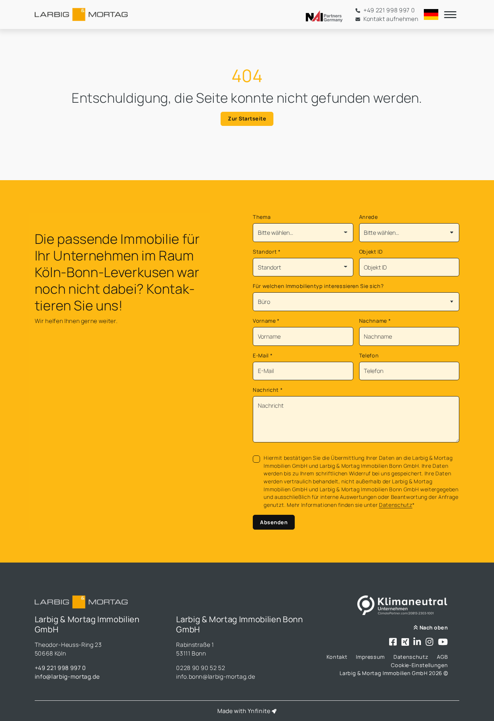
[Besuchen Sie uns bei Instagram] (430, 642)
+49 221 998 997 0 (60, 668)
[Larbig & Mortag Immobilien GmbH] (81, 14)
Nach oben (433, 627)
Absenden (274, 522)
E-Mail (262, 355)
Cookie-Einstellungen (419, 665)
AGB (442, 656)
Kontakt (337, 656)
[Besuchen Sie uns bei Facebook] (393, 642)
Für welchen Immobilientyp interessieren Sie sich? (318, 286)
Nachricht (267, 389)
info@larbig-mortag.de (67, 676)
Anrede (368, 216)
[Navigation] (450, 14)
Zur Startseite (247, 118)
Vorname (266, 320)
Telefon (369, 355)
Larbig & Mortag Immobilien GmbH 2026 (391, 673)
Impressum (370, 656)
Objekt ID (371, 251)
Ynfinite (259, 711)
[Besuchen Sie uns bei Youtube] (443, 642)
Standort (267, 251)
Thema (262, 216)
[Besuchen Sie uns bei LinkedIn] (417, 642)
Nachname (375, 320)
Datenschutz (395, 504)
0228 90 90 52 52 (200, 668)
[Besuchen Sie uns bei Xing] (405, 642)
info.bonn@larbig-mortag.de (215, 676)
